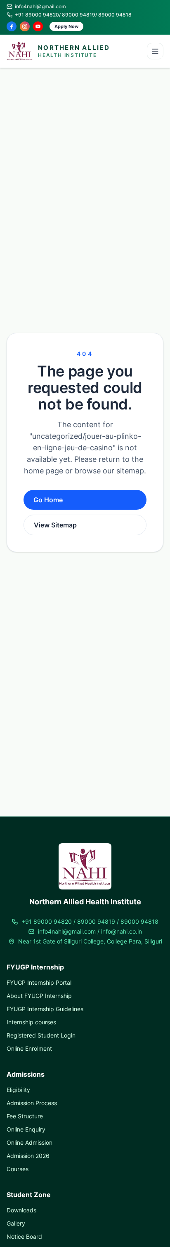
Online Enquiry (26, 1129)
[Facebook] (12, 26)
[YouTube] (38, 26)
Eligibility (18, 1089)
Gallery (16, 1223)
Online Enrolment (29, 1048)
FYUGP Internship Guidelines (45, 1008)
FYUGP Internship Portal (39, 982)
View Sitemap (55, 525)
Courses (17, 1168)
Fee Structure (25, 1116)
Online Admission (29, 1142)
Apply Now (66, 26)
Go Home (48, 500)
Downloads (21, 1210)
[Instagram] (25, 26)
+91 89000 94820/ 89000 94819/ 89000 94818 (73, 15)
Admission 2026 (28, 1155)
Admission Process (32, 1102)
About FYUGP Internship (39, 995)
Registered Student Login (41, 1035)
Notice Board (24, 1236)
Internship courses (31, 1022)
